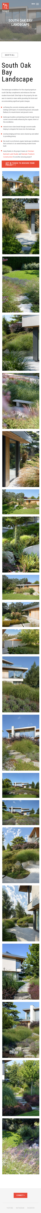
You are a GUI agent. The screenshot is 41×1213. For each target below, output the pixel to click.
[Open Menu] (37, 4)
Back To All (10, 55)
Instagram (20, 1208)
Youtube (10, 1208)
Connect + (20, 1195)
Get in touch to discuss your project (20, 164)
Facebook (31, 1208)
